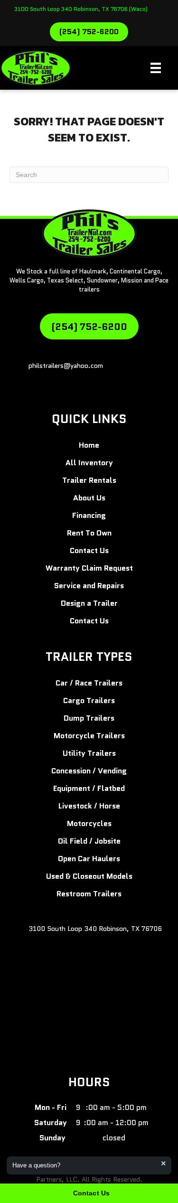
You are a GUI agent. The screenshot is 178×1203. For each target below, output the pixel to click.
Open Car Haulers (89, 858)
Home (89, 445)
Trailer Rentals (89, 480)
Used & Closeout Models (89, 876)
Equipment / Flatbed (89, 788)
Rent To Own (89, 532)
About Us (89, 497)
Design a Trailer (89, 603)
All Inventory (89, 462)
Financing (89, 515)
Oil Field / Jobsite (89, 841)
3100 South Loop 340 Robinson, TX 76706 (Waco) (81, 9)
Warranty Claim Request (89, 568)
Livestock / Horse (89, 805)
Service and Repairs (89, 585)
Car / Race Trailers (89, 682)
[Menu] (156, 68)
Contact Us (89, 550)
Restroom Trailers (89, 893)
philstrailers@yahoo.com (65, 365)
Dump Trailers (89, 718)
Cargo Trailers (89, 700)
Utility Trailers (89, 753)
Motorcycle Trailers (89, 735)
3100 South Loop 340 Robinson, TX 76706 (95, 928)
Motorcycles (89, 823)
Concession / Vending (89, 770)
